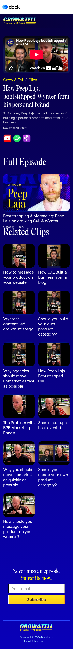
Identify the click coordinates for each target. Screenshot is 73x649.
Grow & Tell (13, 80)
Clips (32, 80)
